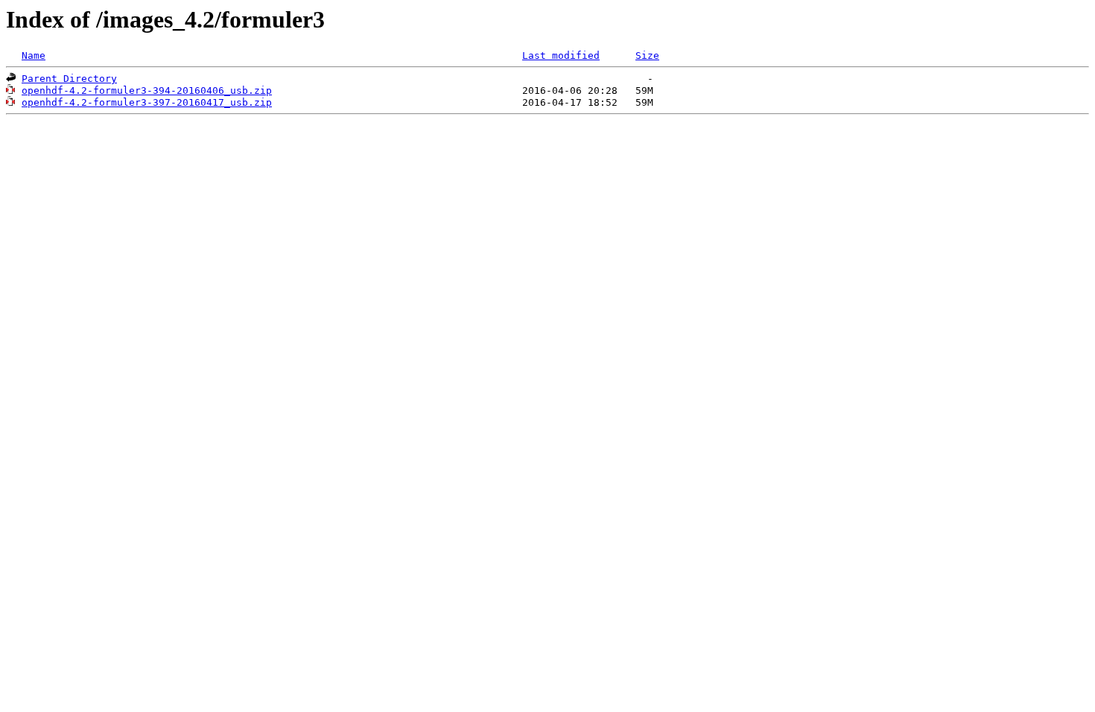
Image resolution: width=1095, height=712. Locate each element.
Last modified (561, 55)
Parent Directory (69, 78)
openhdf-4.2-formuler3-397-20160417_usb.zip (147, 102)
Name (33, 55)
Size (647, 55)
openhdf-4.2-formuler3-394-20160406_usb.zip (147, 90)
